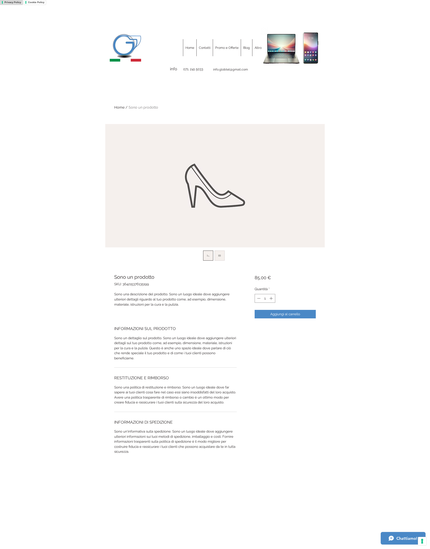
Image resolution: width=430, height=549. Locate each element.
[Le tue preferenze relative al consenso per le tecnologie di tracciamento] (422, 541)
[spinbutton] (265, 298)
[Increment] (272, 298)
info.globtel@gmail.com (230, 69)
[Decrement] (258, 298)
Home (119, 107)
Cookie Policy (36, 2)
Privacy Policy (12, 2)
